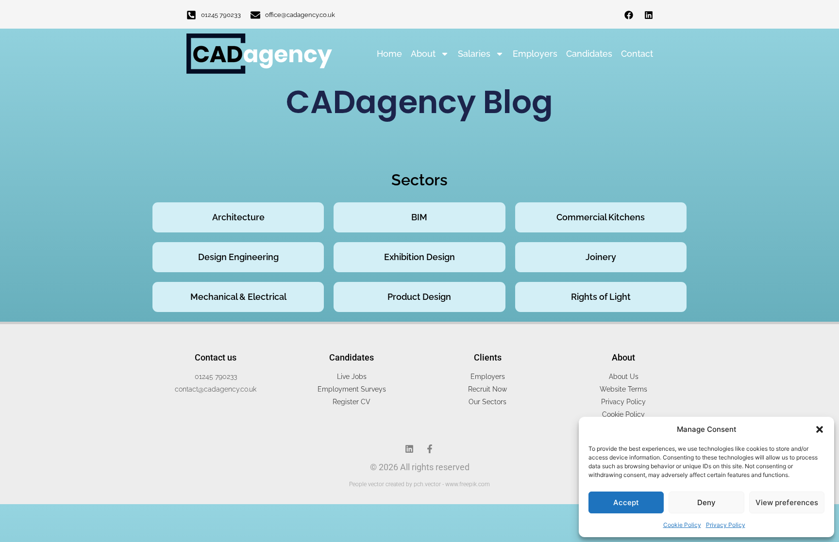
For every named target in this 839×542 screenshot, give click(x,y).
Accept (626, 502)
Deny (706, 502)
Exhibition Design (419, 257)
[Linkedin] (648, 15)
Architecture (238, 217)
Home (389, 54)
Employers (535, 54)
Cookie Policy (682, 524)
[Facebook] (629, 15)
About (423, 54)
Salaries (474, 54)
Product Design (419, 297)
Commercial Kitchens (600, 217)
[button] (819, 429)
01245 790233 (221, 14)
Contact (637, 54)
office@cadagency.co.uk (300, 14)
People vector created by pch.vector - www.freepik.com (419, 484)
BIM (419, 217)
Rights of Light (601, 297)
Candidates (589, 54)
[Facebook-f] (429, 448)
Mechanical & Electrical (238, 297)
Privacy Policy (725, 524)
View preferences (786, 502)
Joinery (601, 257)
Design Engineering (238, 257)
